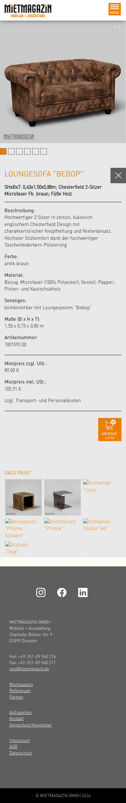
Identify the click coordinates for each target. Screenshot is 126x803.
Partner (16, 696)
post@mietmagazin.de (29, 668)
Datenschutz (20, 752)
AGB (13, 746)
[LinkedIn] (84, 592)
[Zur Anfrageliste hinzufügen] (109, 429)
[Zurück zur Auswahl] (118, 175)
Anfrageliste (20, 712)
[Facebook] (63, 592)
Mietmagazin (21, 684)
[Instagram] (42, 592)
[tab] (3, 151)
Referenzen (20, 690)
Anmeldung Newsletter (30, 724)
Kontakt (16, 718)
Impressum (19, 740)
